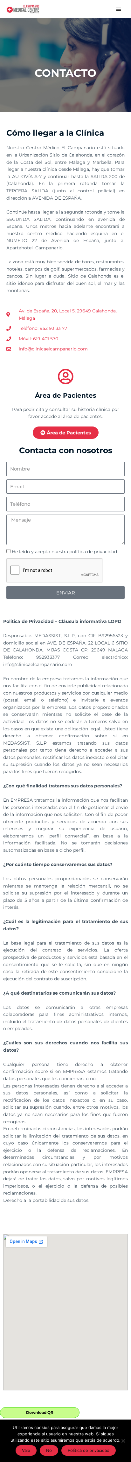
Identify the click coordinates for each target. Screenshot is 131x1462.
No (49, 1450)
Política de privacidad (88, 1450)
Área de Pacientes (65, 395)
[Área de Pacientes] (65, 376)
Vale (26, 1450)
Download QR (39, 1412)
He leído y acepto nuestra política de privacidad (64, 551)
